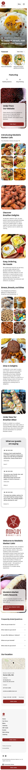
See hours (21, 697)
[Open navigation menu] (23, 4)
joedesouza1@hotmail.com (10, 691)
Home (4, 719)
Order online (13, 701)
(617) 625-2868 (7, 688)
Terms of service (6, 746)
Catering (4, 725)
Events (4, 730)
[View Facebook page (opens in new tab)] (3, 756)
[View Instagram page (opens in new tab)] (6, 756)
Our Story (5, 721)
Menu (19, 4)
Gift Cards (5, 728)
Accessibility (5, 748)
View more (6, 460)
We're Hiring (5, 732)
